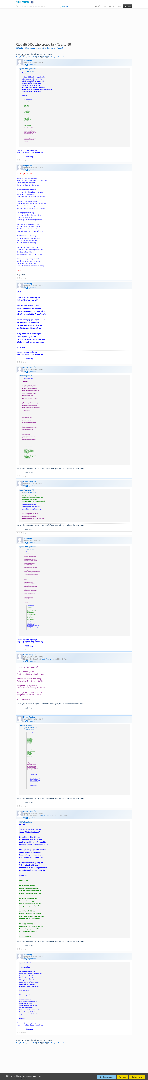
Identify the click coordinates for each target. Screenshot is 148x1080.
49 (38, 57)
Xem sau (122, 1077)
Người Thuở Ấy (29, 367)
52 (45, 57)
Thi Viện (22, 2)
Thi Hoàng (27, 60)
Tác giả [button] (97, 6)
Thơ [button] (104, 6)
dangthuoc (27, 165)
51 (43, 57)
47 (33, 57)
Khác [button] (119, 6)
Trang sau (54, 57)
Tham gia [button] (112, 6)
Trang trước (26, 57)
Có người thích (29, 64)
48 (35, 57)
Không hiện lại (137, 1077)
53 (48, 57)
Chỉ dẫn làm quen (106, 1077)
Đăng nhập (127, 6)
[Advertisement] (74, 24)
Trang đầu (19, 57)
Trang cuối (61, 57)
